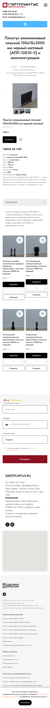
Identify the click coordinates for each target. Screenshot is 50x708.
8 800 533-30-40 (10, 11)
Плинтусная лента (9, 656)
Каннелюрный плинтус (10, 659)
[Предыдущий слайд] (7, 95)
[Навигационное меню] (45, 5)
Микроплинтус (7, 641)
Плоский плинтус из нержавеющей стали (16, 678)
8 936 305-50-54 (10, 14)
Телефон (6, 418)
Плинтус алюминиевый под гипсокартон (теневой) (19, 626)
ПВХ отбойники (8, 667)
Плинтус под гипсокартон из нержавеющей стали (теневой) (22, 685)
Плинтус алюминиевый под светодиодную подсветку (20, 634)
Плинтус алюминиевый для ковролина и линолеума (19, 630)
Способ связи (9, 433)
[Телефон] (7, 525)
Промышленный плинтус (11, 663)
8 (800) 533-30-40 (13, 507)
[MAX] (25, 24)
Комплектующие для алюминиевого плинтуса (17, 645)
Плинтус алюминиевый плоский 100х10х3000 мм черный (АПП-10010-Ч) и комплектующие (25, 74)
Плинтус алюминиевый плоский (23, 70)
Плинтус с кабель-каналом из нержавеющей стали (19, 681)
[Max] (12, 525)
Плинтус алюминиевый (27, 67)
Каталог (14, 67)
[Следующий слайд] (43, 95)
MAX (20, 14)
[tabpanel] (25, 217)
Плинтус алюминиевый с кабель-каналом (16, 622)
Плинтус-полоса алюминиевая (13, 638)
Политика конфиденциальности (13, 603)
